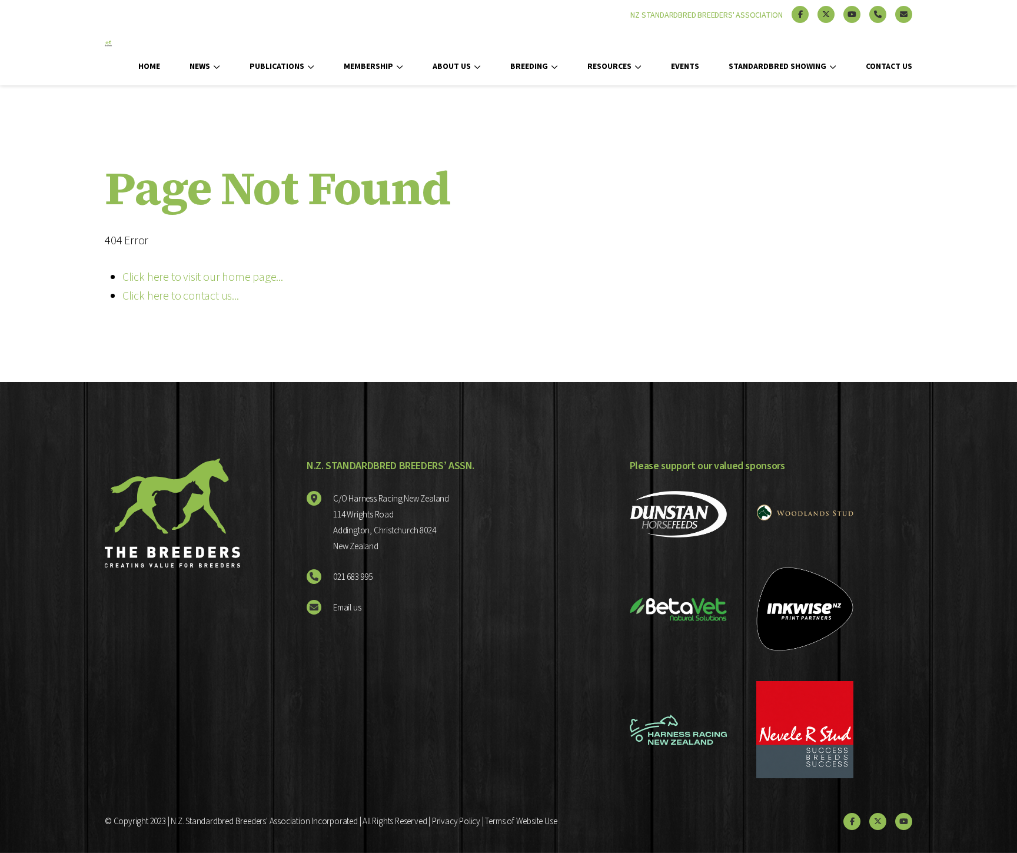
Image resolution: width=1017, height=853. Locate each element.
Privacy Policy (456, 821)
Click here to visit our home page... (202, 277)
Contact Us (889, 66)
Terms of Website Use (521, 821)
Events (685, 66)
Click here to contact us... (180, 296)
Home (149, 66)
